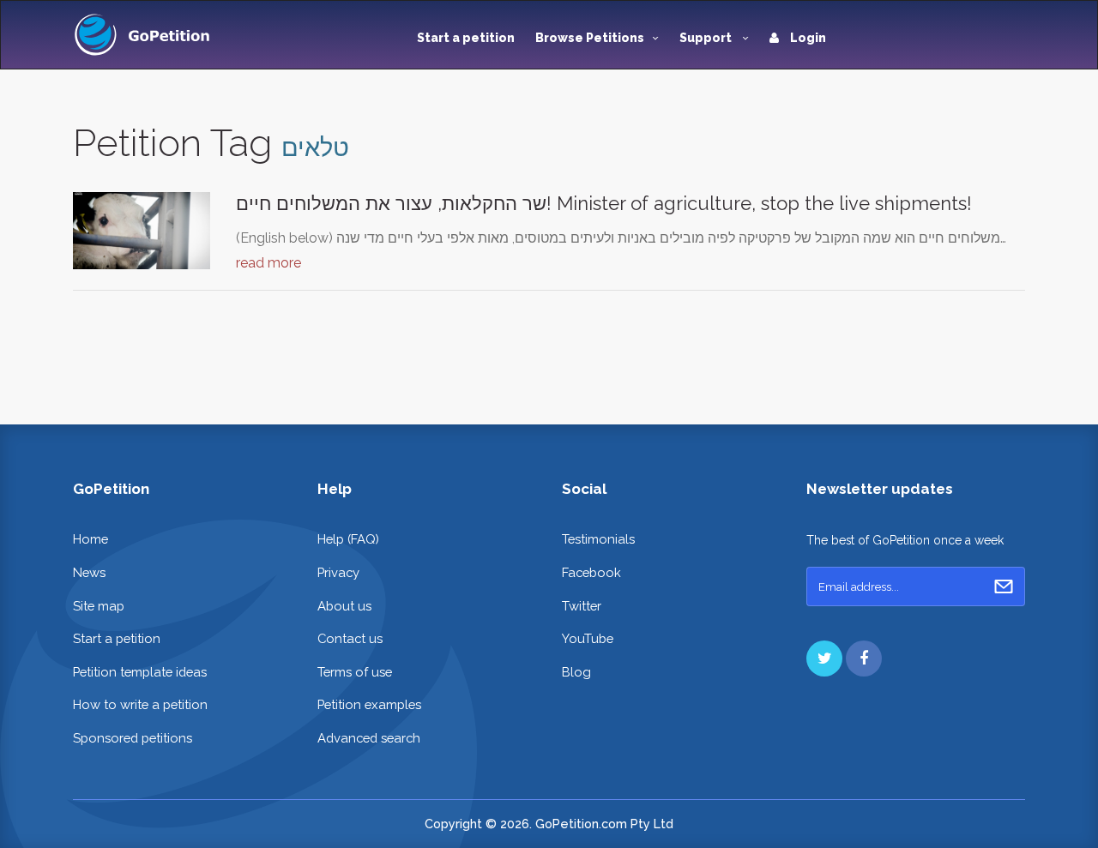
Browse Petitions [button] (589, 38)
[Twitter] (824, 659)
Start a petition (466, 38)
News (89, 572)
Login (806, 38)
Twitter (581, 605)
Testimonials (598, 539)
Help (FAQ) (348, 539)
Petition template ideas (140, 672)
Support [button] (706, 38)
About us (344, 605)
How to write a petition (140, 704)
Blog (576, 672)
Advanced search (368, 738)
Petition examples (369, 704)
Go (1003, 586)
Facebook (591, 572)
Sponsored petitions (132, 738)
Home (90, 539)
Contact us (350, 638)
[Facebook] (864, 659)
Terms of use (354, 672)
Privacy (338, 572)
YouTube (587, 638)
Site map (98, 605)
